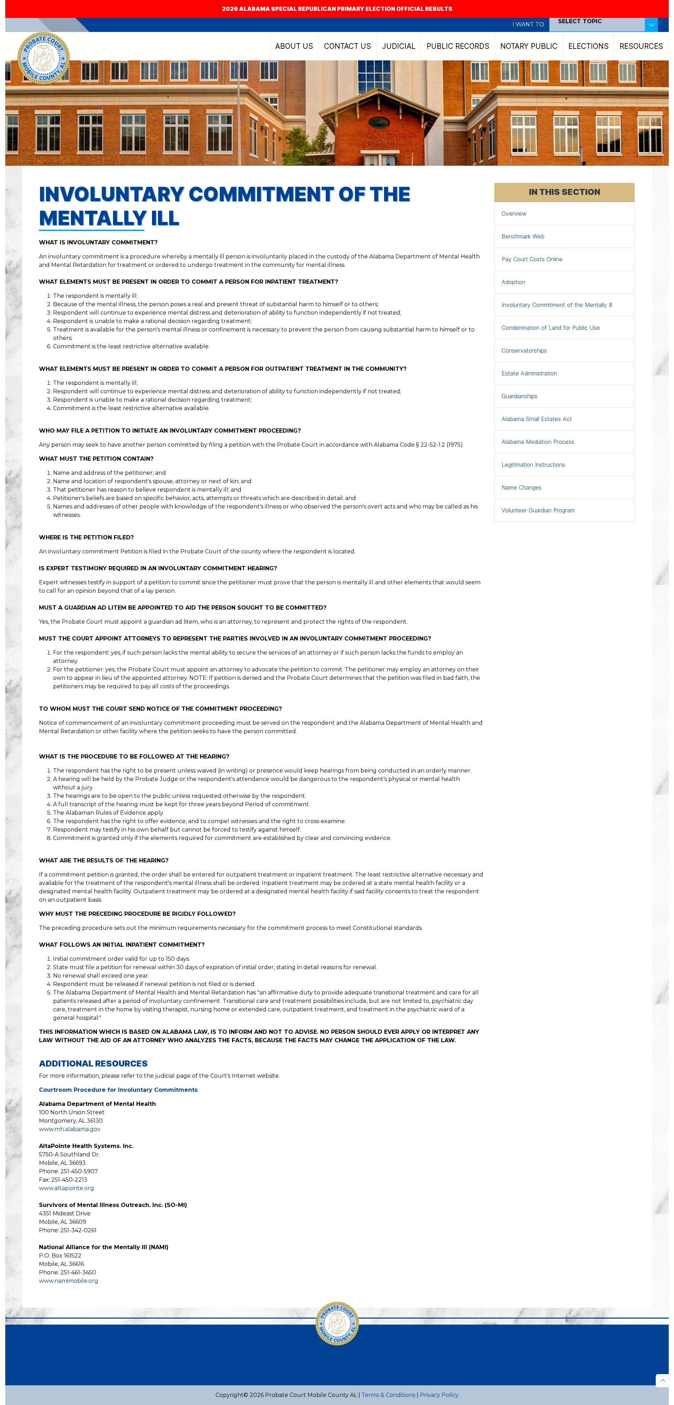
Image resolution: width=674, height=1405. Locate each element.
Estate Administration (529, 373)
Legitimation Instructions (533, 464)
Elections (588, 46)
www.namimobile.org (68, 1281)
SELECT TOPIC (580, 21)
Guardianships (519, 396)
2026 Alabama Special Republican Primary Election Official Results (337, 8)
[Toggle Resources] (651, 25)
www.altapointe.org (66, 1188)
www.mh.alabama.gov (69, 1129)
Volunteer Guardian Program (538, 510)
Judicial (399, 46)
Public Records (458, 46)
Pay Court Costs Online (532, 259)
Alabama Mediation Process (538, 441)
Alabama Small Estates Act (537, 418)
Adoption (513, 281)
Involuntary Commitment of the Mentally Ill (557, 304)
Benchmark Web (523, 236)
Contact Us (347, 46)
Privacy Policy (439, 1395)
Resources (641, 46)
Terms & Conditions (388, 1395)
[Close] (658, 4)
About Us (294, 46)
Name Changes (522, 487)
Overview (514, 213)
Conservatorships (524, 350)
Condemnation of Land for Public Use (551, 327)
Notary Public (528, 46)
